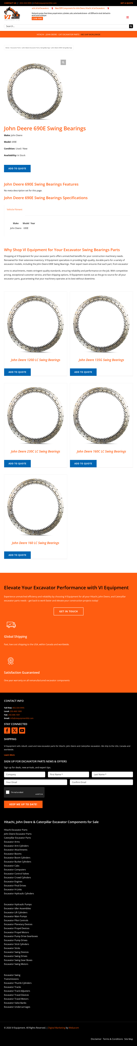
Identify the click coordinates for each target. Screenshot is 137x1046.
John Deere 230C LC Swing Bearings (35, 451)
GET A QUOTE (127, 3)
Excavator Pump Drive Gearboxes (21, 936)
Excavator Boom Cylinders (17, 857)
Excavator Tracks (12, 987)
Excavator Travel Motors (16, 998)
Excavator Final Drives (15, 885)
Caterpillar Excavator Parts (17, 837)
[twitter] (15, 730)
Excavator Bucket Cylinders (17, 861)
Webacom (74, 1027)
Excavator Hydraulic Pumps (18, 904)
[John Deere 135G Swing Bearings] (101, 293)
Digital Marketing (56, 1027)
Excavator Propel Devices (16, 928)
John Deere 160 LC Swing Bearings (35, 543)
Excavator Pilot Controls (16, 920)
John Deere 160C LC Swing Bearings (101, 451)
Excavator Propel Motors (16, 932)
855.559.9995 (18, 707)
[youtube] (22, 730)
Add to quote (17, 168)
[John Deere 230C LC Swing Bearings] (35, 385)
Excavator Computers (15, 869)
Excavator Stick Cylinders (16, 944)
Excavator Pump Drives (15, 940)
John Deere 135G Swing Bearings (101, 360)
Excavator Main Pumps (15, 916)
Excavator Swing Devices (16, 952)
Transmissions (11, 978)
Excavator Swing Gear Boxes (18, 960)
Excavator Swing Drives (15, 956)
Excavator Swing (12, 975)
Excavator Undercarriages (17, 1006)
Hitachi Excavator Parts (15, 829)
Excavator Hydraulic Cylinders (19, 893)
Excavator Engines (13, 881)
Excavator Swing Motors (16, 964)
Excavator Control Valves (16, 873)
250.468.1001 (14, 714)
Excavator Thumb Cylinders (18, 983)
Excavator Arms (12, 841)
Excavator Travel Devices (16, 994)
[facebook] (7, 730)
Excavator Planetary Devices (18, 924)
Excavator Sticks (12, 948)
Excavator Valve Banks (15, 1002)
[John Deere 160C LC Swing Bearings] (101, 385)
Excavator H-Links (13, 889)
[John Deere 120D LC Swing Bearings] (35, 293)
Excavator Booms (13, 853)
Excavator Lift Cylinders (15, 912)
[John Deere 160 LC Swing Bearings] (35, 476)
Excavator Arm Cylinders (16, 845)
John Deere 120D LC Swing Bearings (35, 360)
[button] (63, 62)
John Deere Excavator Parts (18, 833)
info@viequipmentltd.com (45, 3)
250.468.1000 (16, 711)
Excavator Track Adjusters (17, 990)
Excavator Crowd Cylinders (17, 877)
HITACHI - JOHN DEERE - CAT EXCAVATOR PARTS (58, 34)
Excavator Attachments (15, 849)
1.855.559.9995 (25, 3)
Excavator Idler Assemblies (17, 908)
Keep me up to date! (23, 804)
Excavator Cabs (11, 865)
